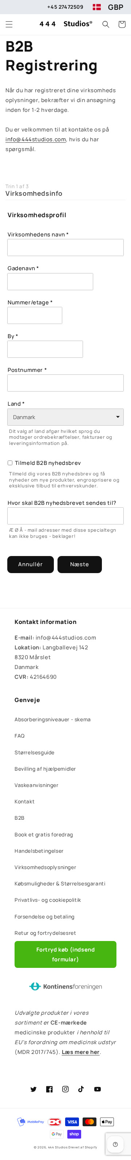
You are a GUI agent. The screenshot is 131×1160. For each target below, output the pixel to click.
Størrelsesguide (35, 752)
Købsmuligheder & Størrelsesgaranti (60, 883)
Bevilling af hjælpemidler (45, 768)
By (11, 336)
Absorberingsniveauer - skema (53, 719)
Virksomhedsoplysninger (45, 867)
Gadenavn (21, 268)
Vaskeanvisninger (37, 785)
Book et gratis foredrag (44, 834)
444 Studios (58, 1147)
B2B (20, 817)
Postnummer (25, 370)
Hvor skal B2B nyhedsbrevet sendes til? (62, 503)
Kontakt (25, 801)
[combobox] (50, 281)
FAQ (20, 735)
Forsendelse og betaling (45, 916)
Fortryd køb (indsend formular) (65, 954)
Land (14, 403)
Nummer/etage (28, 302)
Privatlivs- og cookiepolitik (48, 899)
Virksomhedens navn (36, 234)
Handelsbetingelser (39, 850)
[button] (9, 24)
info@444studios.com (35, 139)
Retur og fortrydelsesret (45, 932)
